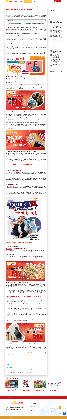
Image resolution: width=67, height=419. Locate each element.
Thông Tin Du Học (28, 1)
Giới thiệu (21, 1)
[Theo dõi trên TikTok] (53, 411)
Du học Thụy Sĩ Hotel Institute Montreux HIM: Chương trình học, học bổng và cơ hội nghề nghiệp (57, 36)
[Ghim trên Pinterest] (12, 354)
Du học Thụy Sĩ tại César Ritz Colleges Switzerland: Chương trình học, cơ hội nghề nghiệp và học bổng (57, 51)
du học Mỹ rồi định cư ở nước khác (15, 29)
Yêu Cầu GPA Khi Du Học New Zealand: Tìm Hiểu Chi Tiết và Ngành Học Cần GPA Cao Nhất (26, 370)
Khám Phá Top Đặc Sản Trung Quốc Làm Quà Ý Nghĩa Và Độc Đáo (22, 372)
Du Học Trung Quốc (53, 12)
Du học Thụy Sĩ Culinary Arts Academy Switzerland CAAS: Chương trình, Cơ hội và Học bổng (57, 32)
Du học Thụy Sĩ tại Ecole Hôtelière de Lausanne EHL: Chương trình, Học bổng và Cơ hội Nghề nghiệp (57, 65)
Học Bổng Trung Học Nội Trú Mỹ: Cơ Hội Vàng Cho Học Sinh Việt (21, 369)
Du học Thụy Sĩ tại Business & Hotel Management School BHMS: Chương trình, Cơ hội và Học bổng (57, 41)
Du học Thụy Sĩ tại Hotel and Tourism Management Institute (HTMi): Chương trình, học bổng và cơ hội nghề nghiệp (57, 26)
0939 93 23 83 (12, 409)
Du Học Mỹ (52, 10)
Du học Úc (52, 8)
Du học (34, 1)
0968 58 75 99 (18, 409)
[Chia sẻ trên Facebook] (7, 354)
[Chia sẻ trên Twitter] (8, 354)
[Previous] (4, 386)
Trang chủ (16, 1)
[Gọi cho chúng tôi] (55, 411)
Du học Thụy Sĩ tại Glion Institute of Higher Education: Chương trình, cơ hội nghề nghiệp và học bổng (57, 56)
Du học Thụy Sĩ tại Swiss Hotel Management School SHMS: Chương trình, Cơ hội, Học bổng (57, 46)
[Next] (62, 386)
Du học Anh (52, 13)
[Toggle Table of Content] (44, 21)
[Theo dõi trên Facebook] (51, 411)
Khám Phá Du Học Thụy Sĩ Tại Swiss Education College (57, 22)
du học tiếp (22, 158)
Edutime (7, 3)
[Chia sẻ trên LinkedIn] (14, 354)
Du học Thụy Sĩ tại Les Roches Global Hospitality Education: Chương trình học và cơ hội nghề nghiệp (57, 61)
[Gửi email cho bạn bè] (10, 354)
